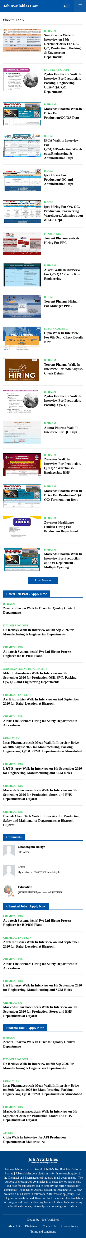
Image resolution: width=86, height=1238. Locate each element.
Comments (14, 837)
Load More (42, 580)
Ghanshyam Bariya (31, 847)
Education (25, 887)
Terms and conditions (43, 1231)
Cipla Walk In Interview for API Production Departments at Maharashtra (34, 1139)
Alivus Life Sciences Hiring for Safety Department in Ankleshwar (40, 723)
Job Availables (50, 1219)
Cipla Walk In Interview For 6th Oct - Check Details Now (63, 337)
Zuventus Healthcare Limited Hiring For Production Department (61, 527)
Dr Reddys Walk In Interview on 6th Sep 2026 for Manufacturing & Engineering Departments (38, 632)
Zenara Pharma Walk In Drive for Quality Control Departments (39, 610)
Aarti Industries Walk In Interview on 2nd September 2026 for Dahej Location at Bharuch (41, 701)
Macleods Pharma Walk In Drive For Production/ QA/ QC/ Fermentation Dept (63, 495)
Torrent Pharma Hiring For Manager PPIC (60, 304)
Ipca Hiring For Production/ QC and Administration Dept (58, 179)
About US (14, 1226)
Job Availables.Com (21, 6)
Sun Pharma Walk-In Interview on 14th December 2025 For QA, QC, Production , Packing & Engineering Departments (62, 46)
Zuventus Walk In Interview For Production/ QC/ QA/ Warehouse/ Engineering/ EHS (62, 465)
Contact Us (49, 1226)
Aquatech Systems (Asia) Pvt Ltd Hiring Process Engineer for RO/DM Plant (37, 654)
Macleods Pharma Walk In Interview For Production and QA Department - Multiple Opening (63, 560)
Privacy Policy (69, 1226)
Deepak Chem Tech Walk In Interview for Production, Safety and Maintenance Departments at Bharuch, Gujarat (41, 820)
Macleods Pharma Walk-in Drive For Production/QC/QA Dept (63, 113)
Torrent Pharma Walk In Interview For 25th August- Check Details (63, 369)
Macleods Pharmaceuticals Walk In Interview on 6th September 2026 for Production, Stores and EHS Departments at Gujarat (40, 794)
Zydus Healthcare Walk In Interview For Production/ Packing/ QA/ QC (63, 400)
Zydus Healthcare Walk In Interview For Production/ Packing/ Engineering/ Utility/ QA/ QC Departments (63, 82)
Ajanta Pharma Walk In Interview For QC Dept (61, 430)
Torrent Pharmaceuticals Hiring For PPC (61, 240)
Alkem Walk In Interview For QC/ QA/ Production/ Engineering (62, 274)
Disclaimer (31, 1226)
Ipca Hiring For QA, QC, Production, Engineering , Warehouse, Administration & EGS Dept (63, 213)
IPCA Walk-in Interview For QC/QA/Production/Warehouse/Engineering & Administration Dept (63, 149)
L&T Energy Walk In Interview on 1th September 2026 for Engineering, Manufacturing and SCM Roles (42, 771)
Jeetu (21, 867)
